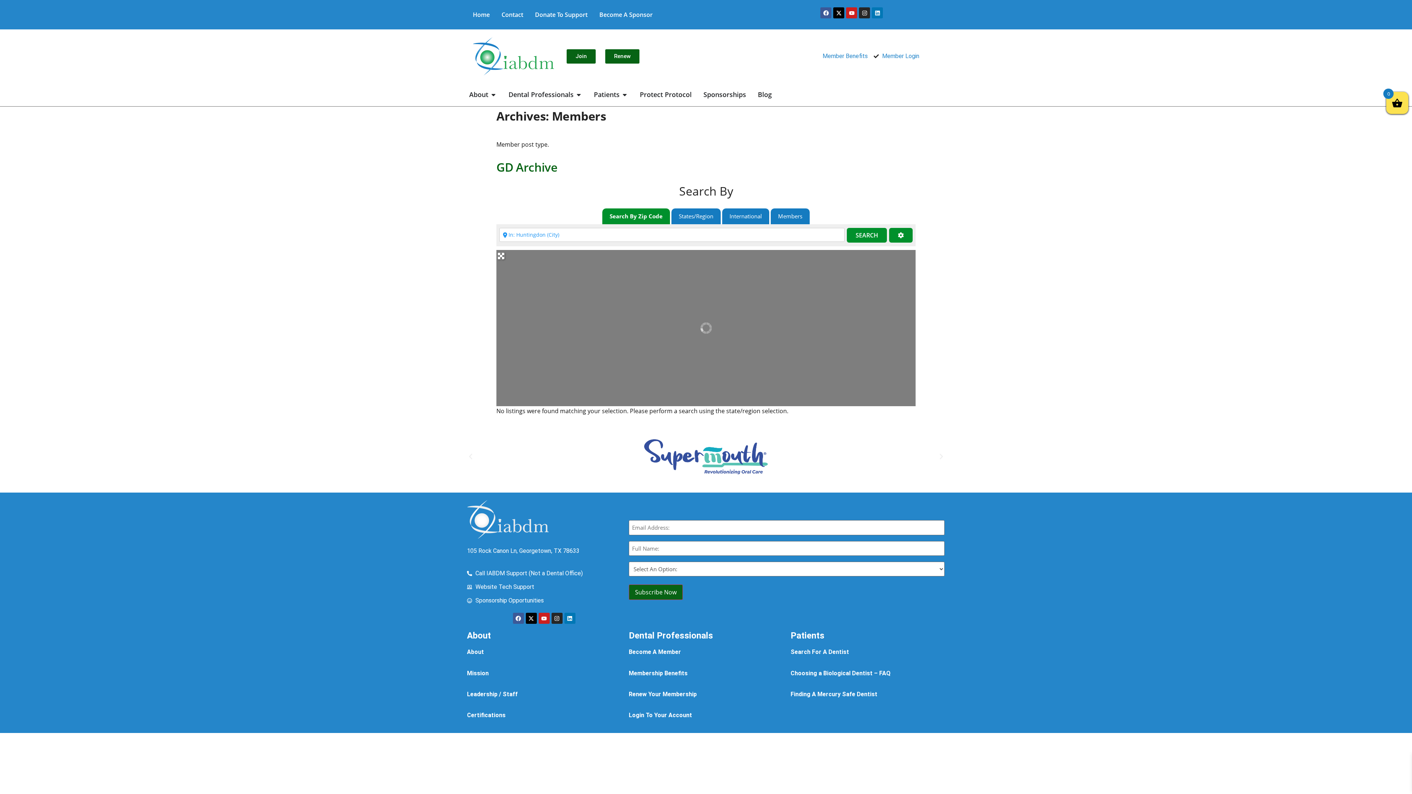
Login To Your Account (660, 715)
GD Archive (526, 167)
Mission (478, 673)
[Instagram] (864, 12)
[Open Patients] (624, 95)
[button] (470, 456)
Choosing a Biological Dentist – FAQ (841, 673)
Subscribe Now (656, 592)
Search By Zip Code (636, 216)
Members (790, 216)
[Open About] (493, 95)
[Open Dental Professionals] (578, 95)
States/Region (696, 216)
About (475, 651)
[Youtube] (851, 12)
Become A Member (655, 651)
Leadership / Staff (492, 694)
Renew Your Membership (663, 694)
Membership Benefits (658, 673)
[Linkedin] (877, 12)
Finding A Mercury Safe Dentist (834, 694)
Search (867, 235)
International (746, 216)
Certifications (486, 715)
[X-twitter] (838, 12)
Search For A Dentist (820, 651)
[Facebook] (825, 12)
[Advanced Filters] (901, 235)
